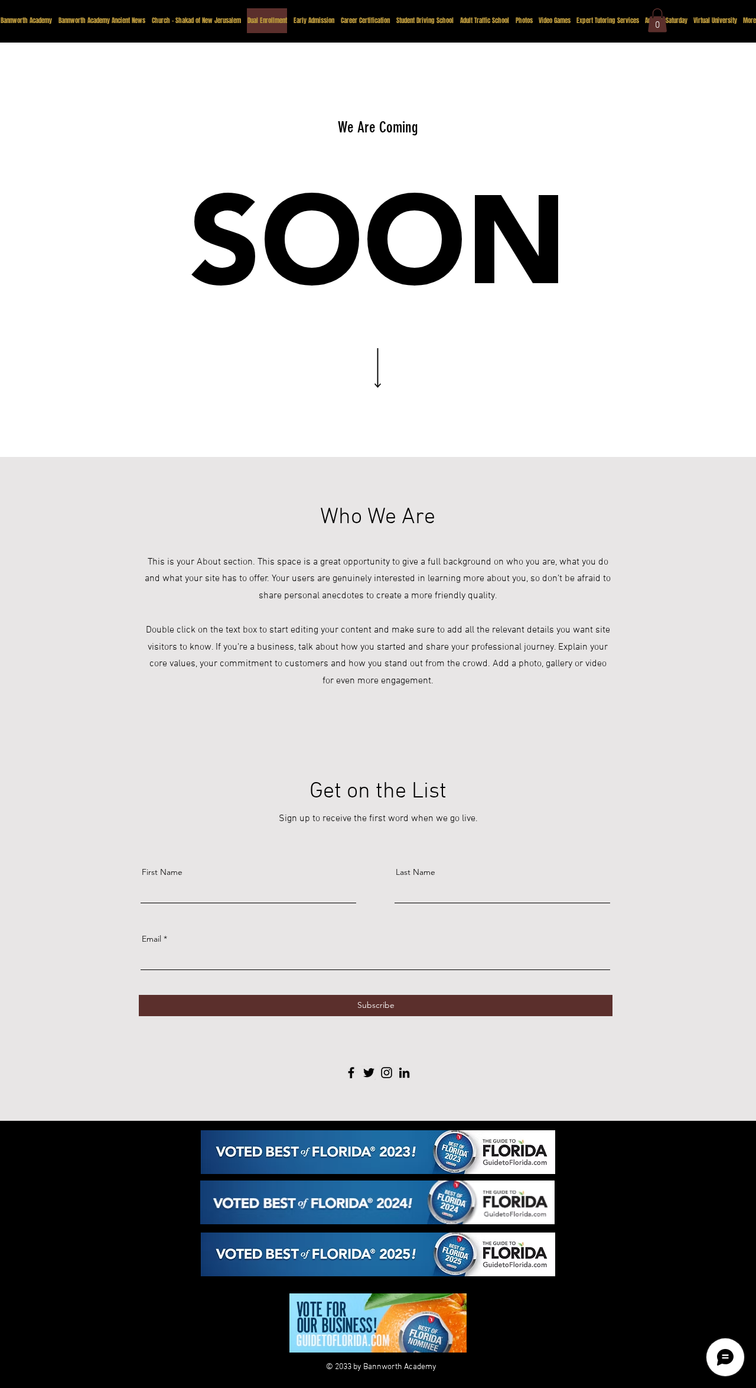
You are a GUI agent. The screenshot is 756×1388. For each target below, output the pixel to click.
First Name (162, 872)
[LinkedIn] (404, 1072)
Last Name (415, 872)
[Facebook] (351, 1072)
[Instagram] (386, 1072)
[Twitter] (368, 1072)
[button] (657, 20)
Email (151, 939)
